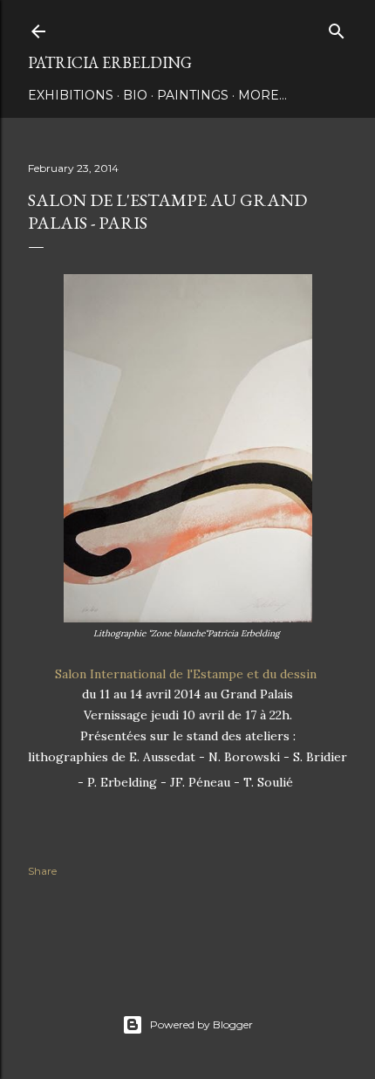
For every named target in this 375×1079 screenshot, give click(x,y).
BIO (135, 95)
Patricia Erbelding (110, 62)
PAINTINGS (192, 95)
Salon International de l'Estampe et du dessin (187, 674)
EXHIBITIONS (70, 95)
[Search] (336, 27)
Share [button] (42, 870)
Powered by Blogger (201, 1024)
